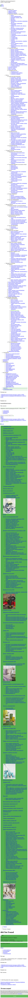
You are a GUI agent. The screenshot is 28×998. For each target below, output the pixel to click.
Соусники (13, 36)
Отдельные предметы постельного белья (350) (13, 622)
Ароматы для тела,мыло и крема (18, 275)
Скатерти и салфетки (15, 74)
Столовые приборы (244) (8, 486)
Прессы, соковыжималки (16, 101)
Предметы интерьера (7, 780)
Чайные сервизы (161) (8, 430)
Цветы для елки (14, 337)
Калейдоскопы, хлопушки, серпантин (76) (15, 838)
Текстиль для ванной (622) (9, 705)
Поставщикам (6, 951)
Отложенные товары (7, 389)
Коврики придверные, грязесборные (19, 255)
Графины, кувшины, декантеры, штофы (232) (16, 470)
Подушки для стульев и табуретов (18, 203)
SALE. (7, 371)
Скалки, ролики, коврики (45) (12, 564)
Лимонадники (14, 62)
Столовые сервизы (12, 10)
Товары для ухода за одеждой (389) (11, 741)
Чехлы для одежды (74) (11, 756)
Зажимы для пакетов (15, 136)
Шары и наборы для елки (16, 339)
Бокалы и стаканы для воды (17, 52)
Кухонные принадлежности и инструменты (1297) (14, 530)
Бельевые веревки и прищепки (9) (13, 745)
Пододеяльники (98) (10, 626)
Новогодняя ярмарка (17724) (9, 829)
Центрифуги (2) (9, 550)
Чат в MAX (6, 421)
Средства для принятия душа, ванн (19, 219)
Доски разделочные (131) (11, 532)
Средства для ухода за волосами (18, 220)
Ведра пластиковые (15, 232)
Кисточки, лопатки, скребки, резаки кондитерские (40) (14, 562)
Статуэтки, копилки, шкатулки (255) (11, 822)
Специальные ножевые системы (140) (14, 537)
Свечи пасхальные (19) (11, 879)
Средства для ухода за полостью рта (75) (15, 701)
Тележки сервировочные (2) (12, 585)
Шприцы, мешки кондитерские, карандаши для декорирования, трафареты (18, 129)
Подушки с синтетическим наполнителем (17, 192)
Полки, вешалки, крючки (16, 211)
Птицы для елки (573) (10, 854)
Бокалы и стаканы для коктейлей (18, 54)
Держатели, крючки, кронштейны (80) (14, 587)
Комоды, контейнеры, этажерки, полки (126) (16, 758)
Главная (5, 926)
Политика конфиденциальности (13, 356)
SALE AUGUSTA (10, 363)
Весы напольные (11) (10, 693)
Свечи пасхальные (15, 345)
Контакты (5, 360)
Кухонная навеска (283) (11, 545)
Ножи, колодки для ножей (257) (13, 536)
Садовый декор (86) (7, 825)
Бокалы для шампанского (16, 51)
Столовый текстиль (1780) (9, 493)
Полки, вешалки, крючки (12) (12, 689)
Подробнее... (20, 993)
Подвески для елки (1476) (11, 848)
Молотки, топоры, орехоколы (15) (13, 539)
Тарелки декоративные (13, 291)
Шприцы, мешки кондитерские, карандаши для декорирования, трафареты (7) (16, 567)
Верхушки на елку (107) (11, 834)
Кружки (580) (9, 438)
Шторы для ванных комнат (17, 213)
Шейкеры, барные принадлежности (19, 111)
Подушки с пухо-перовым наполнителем (17, 190)
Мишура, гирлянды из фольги (17, 316)
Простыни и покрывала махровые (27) (14, 658)
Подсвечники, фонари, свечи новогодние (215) (16, 849)
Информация (6, 359)
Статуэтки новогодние (16, 330)
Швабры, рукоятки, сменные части (18, 236)
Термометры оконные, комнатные (18, 259)
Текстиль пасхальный (16, 346)
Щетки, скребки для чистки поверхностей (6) (16, 738)
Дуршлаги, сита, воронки (16, 92)
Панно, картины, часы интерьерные (16, 290)
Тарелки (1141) (9, 449)
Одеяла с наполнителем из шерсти (18, 176)
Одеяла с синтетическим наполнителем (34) (15, 636)
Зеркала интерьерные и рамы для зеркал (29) (13, 808)
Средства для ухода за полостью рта (19, 222)
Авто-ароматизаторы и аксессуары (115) (15, 791)
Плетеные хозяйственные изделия (18, 258)
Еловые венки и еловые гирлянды (18, 306)
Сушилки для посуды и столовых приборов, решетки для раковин (18, 141)
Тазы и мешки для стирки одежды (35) (14, 744)
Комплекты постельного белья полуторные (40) (16, 619)
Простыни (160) (9, 627)
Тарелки (13, 39)
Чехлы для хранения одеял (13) (12, 757)
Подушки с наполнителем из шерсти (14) (15, 651)
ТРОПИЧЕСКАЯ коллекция (12, 383)
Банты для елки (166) (10, 831)
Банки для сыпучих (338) (11, 575)
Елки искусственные (15, 305)
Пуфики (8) (5, 813)
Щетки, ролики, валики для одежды (19, 250)
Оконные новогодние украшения (18, 317)
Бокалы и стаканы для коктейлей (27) (14, 479)
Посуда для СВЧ (14, 82)
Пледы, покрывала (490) (8, 653)
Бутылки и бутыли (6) (10, 471)
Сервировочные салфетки (16, 72)
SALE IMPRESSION (10, 369)
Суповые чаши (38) (10, 453)
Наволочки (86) (9, 624)
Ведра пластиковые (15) (11, 731)
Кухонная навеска (15, 96)
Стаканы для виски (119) (11, 478)
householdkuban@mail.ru (6, 403)
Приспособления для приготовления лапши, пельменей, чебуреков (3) (16, 547)
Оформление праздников (13, 351)
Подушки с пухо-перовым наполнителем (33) (16, 644)
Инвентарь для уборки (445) (9, 728)
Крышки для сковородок (16, 81)
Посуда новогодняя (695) (11, 851)
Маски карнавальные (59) (11, 843)
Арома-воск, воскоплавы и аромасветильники (17, 267)
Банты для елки (14, 299)
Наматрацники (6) (10, 628)
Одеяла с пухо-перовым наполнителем (16, 178)
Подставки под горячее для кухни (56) (14, 580)
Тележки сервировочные (16, 143)
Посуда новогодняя (15, 324)
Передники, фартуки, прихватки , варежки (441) (16, 592)
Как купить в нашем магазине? (13, 353)
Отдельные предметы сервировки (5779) (12, 435)
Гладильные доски (15, 245)
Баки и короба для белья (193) (12, 743)
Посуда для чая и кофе (16, 32)
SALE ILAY (8, 367)
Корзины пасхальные (15, 343)
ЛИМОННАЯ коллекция (11, 377)
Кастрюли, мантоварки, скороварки (19, 79)
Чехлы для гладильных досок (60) (13, 748)
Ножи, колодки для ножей (17, 99)
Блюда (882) (8, 451)
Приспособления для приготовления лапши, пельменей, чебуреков (19, 103)
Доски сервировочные (16, 16)
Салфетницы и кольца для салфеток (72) (15, 458)
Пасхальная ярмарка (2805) (9, 870)
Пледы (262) (8, 655)
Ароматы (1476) (6, 782)
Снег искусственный (15, 329)
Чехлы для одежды (15, 260)
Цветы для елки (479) (10, 864)
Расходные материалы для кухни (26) (14, 542)
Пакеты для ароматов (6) (11, 793)
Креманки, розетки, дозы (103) (12, 446)
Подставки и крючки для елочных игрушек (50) (16, 850)
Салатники (13, 34)
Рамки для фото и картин (14, 292)
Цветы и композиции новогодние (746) (14, 865)
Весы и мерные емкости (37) (12, 535)
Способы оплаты (9, 355)
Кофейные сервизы (12, 12)
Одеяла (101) (6, 630)
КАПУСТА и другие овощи (12, 374)
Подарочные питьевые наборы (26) (13, 481)
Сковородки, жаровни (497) (12, 520)
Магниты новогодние (16, 312)
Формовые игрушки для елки (17, 336)
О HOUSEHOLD (7, 950)
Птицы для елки (14, 326)
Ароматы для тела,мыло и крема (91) (14, 792)
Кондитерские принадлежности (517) (11, 556)
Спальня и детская (7, 610)
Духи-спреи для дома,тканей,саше (18, 276)
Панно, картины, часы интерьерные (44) (12, 816)
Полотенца (13, 226)
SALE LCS (8, 364)
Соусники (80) (9, 455)
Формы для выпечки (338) (11, 565)
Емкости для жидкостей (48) (12, 577)
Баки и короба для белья (16, 243)
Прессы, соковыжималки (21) (12, 543)
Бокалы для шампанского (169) (12, 474)
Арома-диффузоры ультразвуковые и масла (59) (16, 789)
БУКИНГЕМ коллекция (11, 373)
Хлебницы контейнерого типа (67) (13, 584)
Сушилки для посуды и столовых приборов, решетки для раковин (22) (15, 582)
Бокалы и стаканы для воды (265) (13, 480)
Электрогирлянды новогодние (18, 340)
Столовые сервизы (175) (8, 428)
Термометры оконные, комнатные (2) (14, 763)
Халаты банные (14, 228)
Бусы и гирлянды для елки (17, 300)
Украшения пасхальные (16, 347)
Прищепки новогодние (16, 325)
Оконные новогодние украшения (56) (14, 847)
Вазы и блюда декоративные (17, 280)
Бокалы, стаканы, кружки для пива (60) (14, 472)
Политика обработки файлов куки (13, 357)
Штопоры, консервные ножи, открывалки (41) (16, 554)
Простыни (13, 169)
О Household (6, 410)
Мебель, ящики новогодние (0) (12, 844)
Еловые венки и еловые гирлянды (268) (14, 837)
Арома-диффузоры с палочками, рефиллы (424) (16, 787)
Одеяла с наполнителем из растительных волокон (17, 174)
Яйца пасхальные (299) (11, 878)
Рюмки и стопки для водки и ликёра (19, 64)
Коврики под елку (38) (11, 839)
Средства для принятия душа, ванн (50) (14, 699)
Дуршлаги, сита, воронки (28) (12, 534)
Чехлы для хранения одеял (17, 262)
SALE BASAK (9, 366)
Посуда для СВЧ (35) (10, 528)
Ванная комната (6, 681)
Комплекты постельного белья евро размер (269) (16, 618)
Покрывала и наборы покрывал (18, 197)
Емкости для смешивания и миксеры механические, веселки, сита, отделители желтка (19, 121)
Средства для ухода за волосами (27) (14, 700)
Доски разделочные (15, 91)
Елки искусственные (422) (12, 836)
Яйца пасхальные (15, 350)
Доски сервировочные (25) (12, 464)
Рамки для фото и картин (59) (9, 820)
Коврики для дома (15, 253)
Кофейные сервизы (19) (8, 432)
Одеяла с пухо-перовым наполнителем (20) (15, 632)
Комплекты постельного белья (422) (11, 612)
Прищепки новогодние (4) (12, 852)
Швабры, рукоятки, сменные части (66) (14, 736)
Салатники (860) (9, 450)
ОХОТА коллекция (10, 379)
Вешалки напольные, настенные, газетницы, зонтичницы (15, 287)
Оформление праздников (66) (9, 881)
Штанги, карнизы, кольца (16, 212)
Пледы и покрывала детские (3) (13, 659)
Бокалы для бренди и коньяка (17, 49)
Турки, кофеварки (15, 85)
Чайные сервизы (12, 11)
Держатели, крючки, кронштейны (18, 133)
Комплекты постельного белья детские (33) (15, 616)
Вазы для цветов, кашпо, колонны (18, 279)
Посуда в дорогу (12, 68)
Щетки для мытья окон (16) (12, 737)
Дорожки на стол (15, 71)
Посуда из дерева (9, 380)
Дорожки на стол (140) (11, 496)
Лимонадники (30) (10, 468)
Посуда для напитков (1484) (9, 466)
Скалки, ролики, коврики (16, 125)
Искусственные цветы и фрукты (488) (11, 801)
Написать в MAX (14, 946)
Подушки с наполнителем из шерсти (19, 188)
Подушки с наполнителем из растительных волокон (17, 186)
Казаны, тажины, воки (16, 78)
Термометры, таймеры (16, 106)
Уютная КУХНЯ (9, 385)
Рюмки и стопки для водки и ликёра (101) (15, 475)
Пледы (12, 195)
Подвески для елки (15, 318)
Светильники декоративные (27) (10, 803)
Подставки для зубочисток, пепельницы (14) (16, 463)
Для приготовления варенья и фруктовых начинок (17, 118)
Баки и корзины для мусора (17, 231)
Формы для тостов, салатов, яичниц (19, 109)
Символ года (14, 327)
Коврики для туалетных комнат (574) (14, 688)
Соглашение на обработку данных (13, 358)
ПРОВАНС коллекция (11, 382)
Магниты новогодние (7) (11, 842)
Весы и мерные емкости (16, 90)
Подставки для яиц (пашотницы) (18, 31)
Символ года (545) (10, 855)
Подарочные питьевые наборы (18, 63)
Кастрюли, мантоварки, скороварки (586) (15, 519)
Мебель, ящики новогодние (17, 315)
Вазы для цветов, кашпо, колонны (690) (14, 798)
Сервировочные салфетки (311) (13, 497)
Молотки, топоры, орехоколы (17, 98)
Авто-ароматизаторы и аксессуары (18, 265)
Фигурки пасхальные (15, 349)
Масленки (13, 19)
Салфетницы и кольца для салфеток (19, 35)
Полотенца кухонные (15, 149)
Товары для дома (7, 726)
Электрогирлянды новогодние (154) (14, 868)
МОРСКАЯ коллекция (11, 378)
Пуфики (10, 289)
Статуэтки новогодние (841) (12, 857)
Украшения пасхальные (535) (12, 876)
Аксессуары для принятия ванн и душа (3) (15, 697)
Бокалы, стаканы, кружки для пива (19, 55)
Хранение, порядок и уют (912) (10, 752)
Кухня (4, 514)
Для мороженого (14, 116)
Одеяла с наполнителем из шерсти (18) (14, 639)
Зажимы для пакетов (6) (11, 586)
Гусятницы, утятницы (16, 77)
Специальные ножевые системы (18, 105)
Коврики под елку (15, 310)
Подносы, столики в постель (17, 28)
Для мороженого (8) (10, 569)
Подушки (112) (6, 642)
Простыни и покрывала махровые (18, 198)
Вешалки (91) (9, 754)
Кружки (13, 18)
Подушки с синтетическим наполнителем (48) (16, 647)
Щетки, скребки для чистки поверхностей (17, 240)
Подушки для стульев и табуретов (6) (14, 664)
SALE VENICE (9, 370)
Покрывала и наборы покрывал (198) (14, 657)
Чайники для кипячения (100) (12, 524)
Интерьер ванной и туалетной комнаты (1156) (13, 684)
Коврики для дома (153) (11, 760)
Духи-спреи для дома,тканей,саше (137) (14, 790)
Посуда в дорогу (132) (8, 488)
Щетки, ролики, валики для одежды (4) (14, 750)
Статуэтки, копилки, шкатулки (15, 293)
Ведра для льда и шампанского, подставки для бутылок (18, 58)
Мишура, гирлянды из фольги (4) (13, 845)
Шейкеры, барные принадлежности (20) (15, 552)
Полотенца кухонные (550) (12, 593)
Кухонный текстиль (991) (8, 589)
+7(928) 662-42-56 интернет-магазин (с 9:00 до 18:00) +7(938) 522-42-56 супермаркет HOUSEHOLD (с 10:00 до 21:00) (13, 966)
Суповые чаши (14, 38)
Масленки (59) (9, 443)
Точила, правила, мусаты (16, 108)
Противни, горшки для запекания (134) (14, 527)
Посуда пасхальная (15, 344)
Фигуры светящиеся (15, 335)
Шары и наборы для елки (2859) (13, 867)
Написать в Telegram (5, 946)
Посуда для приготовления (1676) (10, 516)
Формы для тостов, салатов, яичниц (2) (14, 549)
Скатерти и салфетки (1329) (12, 495)
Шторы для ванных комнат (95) (13, 691)
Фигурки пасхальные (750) (12, 877)
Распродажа (5, 899)
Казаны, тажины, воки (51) (12, 522)
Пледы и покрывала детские (17, 196)
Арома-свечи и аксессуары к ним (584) (14, 784)
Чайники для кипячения (16, 86)
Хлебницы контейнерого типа (17, 144)
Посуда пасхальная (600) (11, 873)
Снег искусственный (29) (11, 856)
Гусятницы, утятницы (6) (11, 523)
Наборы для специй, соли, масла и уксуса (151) (16, 457)
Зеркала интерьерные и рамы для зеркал (17, 285)
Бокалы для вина (14, 50)
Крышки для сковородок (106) (12, 521)
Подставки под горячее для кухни (18, 139)
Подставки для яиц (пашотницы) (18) (14, 456)
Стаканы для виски (15, 65)
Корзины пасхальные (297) (12, 872)
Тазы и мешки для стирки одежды (18, 248)
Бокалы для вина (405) (11, 473)
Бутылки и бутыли (15, 56)
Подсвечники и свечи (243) (9, 806)
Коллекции (5, 910)
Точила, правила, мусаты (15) (12, 538)
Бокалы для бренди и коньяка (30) (13, 477)
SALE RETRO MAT (10, 365)
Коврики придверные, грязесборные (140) (15, 761)
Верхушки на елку (15, 302)
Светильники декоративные (14, 283)
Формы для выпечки (15, 126)
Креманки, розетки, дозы (16, 17)
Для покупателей (7, 953)
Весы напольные (14, 209)
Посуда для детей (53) (8, 490)
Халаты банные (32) (10, 709)
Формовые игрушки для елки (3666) (14, 863)
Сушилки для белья (15, 246)
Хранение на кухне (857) (8, 573)
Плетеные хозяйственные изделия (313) (14, 759)
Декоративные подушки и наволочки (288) (15, 663)
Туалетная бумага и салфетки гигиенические (17, 224)
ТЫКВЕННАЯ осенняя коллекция (13, 384)
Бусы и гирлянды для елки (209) (13, 832)
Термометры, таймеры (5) (11, 551)
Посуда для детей (12, 69)
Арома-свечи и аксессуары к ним (18, 273)
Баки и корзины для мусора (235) (13, 730)
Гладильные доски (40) (11, 746)
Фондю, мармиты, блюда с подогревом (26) (15, 462)
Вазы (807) (5, 796)
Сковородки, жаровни (16, 84)
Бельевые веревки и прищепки (18, 244)
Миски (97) (8, 544)
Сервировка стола (7, 426)
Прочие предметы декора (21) (9, 827)
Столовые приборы (12, 66)
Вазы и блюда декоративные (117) (13, 799)
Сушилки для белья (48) (11, 749)
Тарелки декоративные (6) (9, 818)
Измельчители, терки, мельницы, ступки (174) (16, 541)
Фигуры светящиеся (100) (11, 862)
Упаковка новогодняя (16, 333)
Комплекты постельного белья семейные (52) (16, 620)
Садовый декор (11, 295)
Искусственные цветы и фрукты (15, 282)
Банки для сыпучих (15, 132)
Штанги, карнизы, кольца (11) (12, 692)
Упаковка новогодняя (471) (12, 861)
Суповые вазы (14, 37)
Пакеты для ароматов (15, 277)
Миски (12, 97)
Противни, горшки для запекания (18, 83)
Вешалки (13, 252)
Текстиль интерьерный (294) (9, 661)
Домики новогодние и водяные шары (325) (15, 835)
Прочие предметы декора (14, 296)
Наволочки (13, 165)
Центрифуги (14, 110)
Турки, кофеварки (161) (11, 526)
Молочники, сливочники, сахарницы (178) (15, 442)
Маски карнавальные (15, 313)
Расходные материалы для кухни (18, 104)
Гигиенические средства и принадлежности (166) (14, 695)
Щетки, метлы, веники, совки (17, 238)
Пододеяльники (14, 168)
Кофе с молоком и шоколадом (12, 376)
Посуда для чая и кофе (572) (12, 437)
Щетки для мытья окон (16, 237)
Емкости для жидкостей (16, 135)
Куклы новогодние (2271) (11, 841)
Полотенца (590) (9, 708)
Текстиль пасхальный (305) (12, 874)
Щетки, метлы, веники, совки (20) (13, 735)
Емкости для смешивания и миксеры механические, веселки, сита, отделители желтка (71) (16, 559)
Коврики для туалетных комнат (18, 210)
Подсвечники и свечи (13, 284)
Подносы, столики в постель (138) (13, 448)
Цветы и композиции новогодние (18, 338)
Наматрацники (14, 166)
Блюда (12, 15)
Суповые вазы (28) (10, 452)
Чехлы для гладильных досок (17, 249)
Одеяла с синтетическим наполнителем (16, 180)
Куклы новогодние (15, 311)
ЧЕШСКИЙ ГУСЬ (10, 386)
